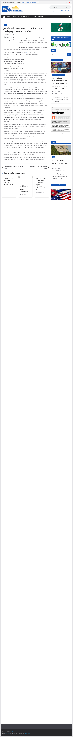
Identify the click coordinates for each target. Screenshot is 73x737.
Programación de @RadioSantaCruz (61, 11)
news (54, 157)
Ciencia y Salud (25, 16)
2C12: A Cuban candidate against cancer (59, 163)
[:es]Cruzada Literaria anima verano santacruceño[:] (25, 188)
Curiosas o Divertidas (37, 16)
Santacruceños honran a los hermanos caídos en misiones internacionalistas (41, 184)
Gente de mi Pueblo (60, 75)
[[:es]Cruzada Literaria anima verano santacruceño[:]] (25, 177)
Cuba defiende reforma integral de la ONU (14, 167)
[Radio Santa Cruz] (4, 16)
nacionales (15, 16)
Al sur (8, 16)
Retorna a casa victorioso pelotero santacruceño (8, 181)
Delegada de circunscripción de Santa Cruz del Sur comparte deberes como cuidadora (59, 83)
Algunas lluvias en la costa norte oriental (38, 167)
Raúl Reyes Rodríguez (57, 93)
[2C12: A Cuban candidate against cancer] (61, 150)
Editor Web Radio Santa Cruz (59, 170)
